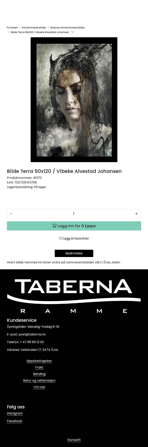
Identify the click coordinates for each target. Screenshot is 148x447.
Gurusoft (74, 440)
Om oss (39, 387)
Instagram (15, 413)
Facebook (14, 421)
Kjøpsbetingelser (39, 361)
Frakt (39, 367)
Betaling (39, 374)
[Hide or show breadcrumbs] (72, 32)
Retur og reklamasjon (39, 380)
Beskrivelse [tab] (74, 253)
